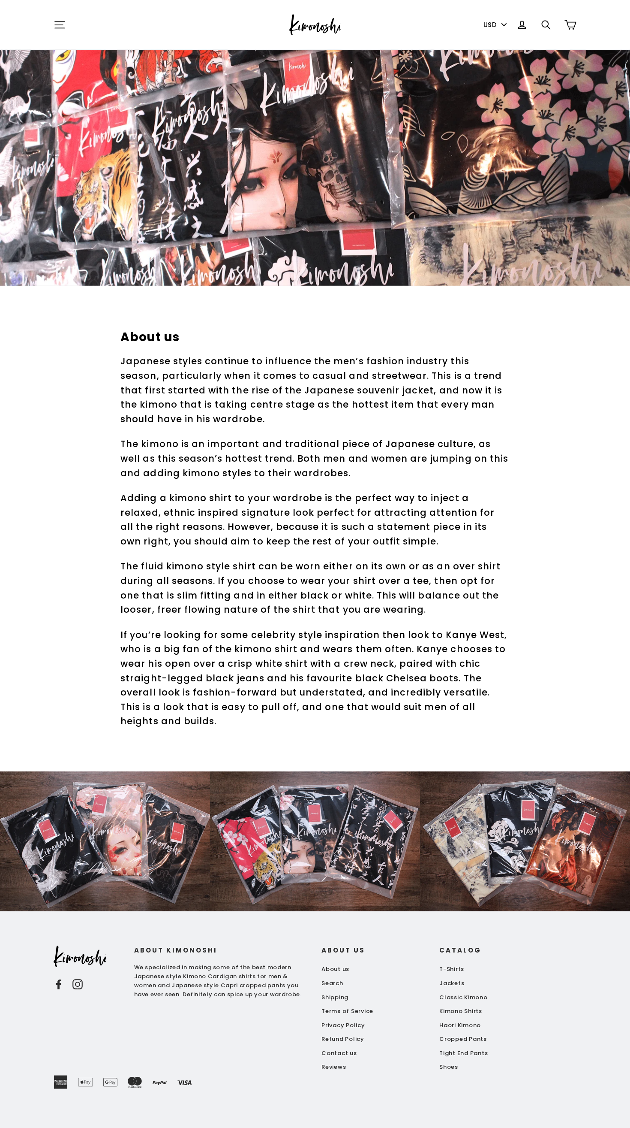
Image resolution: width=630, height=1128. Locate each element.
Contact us (339, 1053)
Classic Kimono (463, 997)
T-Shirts (451, 969)
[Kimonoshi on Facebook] (59, 984)
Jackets (451, 983)
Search (332, 983)
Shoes (448, 1067)
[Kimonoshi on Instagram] (77, 984)
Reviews (333, 1067)
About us (335, 969)
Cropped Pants (463, 1039)
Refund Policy (342, 1039)
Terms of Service (347, 1011)
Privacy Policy (343, 1025)
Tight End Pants (463, 1053)
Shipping (334, 997)
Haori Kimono (460, 1025)
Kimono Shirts (460, 1011)
